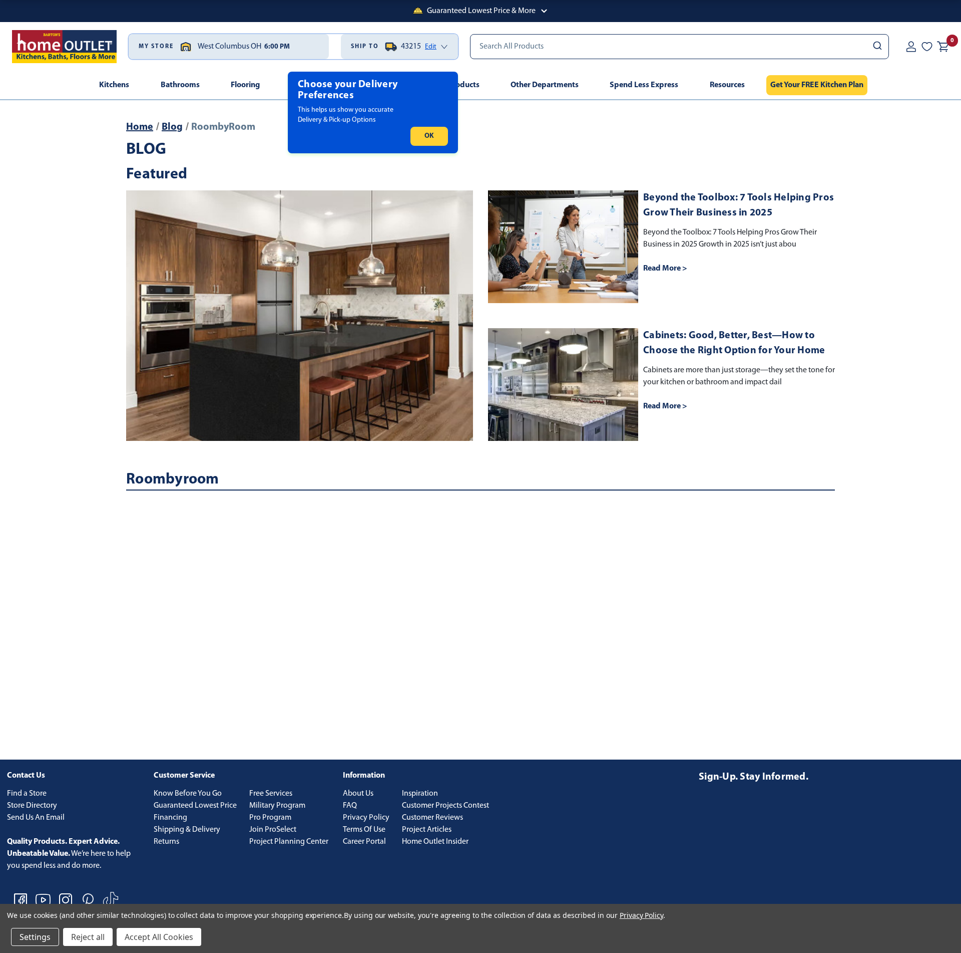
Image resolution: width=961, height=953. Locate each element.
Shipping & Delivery (187, 830)
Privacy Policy (366, 818)
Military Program (277, 806)
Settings (35, 936)
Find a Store (27, 794)
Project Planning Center (288, 842)
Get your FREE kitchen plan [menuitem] (816, 85)
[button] (480, 11)
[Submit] (876, 47)
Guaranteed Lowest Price (195, 806)
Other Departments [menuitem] (545, 85)
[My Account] (911, 47)
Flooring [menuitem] (245, 85)
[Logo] (64, 46)
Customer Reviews (432, 818)
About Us (358, 794)
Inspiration (420, 794)
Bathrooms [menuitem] (180, 85)
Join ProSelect (272, 830)
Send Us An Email (36, 818)
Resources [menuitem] (727, 85)
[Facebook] (21, 900)
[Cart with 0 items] (943, 47)
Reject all (88, 936)
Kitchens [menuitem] (114, 85)
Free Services (270, 794)
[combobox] (679, 46)
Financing (170, 818)
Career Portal (364, 842)
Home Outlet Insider (435, 842)
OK (429, 136)
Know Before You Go (188, 794)
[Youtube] (43, 900)
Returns (166, 842)
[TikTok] (111, 900)
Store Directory (32, 806)
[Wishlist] (927, 47)
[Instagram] (66, 900)
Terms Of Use (364, 830)
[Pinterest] (88, 900)
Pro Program (270, 818)
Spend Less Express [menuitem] (644, 85)
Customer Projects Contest (445, 806)
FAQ (350, 806)
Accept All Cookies (159, 936)
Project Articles (426, 830)
